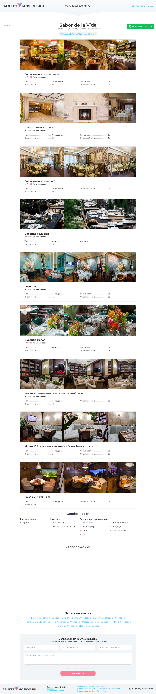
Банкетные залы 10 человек (45, 618)
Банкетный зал (61, 29)
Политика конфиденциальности (55, 690)
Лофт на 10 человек (121, 622)
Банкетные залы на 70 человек (109, 618)
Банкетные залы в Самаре (87, 688)
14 (53, 244)
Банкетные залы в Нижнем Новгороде (92, 686)
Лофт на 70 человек (89, 626)
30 (53, 138)
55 (53, 84)
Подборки (121, 6)
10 (53, 350)
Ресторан (96, 29)
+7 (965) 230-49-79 (79, 6)
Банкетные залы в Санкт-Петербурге (91, 691)
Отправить (78, 673)
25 (53, 191)
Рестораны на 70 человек (95, 622)
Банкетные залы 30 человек (76, 618)
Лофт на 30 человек (67, 626)
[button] (133, 56)
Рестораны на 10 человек (38, 622)
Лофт (89, 29)
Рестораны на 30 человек (67, 622)
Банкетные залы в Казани (110, 688)
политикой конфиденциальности (83, 668)
